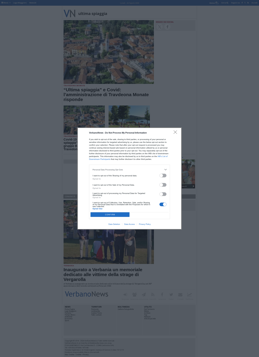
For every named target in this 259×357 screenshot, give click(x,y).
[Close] (176, 133)
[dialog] (129, 178)
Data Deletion (114, 224)
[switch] (162, 175)
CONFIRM (110, 215)
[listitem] (129, 169)
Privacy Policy (145, 224)
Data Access (129, 224)
